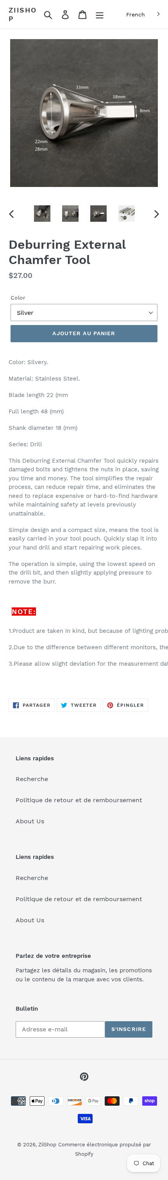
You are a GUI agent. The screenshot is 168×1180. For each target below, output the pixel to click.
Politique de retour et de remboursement (79, 800)
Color (18, 298)
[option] (42, 213)
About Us (30, 821)
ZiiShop (23, 14)
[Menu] (99, 14)
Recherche (32, 779)
